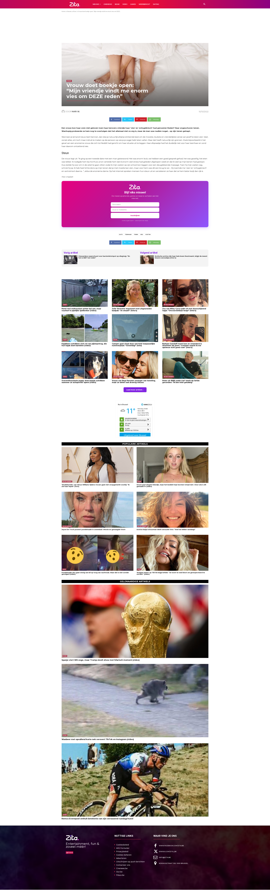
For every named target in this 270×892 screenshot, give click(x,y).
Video (65, 304)
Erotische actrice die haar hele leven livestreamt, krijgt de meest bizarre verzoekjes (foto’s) (181, 257)
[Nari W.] (63, 111)
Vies (141, 234)
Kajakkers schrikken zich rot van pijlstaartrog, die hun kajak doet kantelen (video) (84, 345)
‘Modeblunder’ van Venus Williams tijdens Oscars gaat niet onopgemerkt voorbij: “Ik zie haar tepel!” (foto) (96, 485)
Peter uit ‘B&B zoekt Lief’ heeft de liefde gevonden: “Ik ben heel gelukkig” (181, 382)
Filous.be (120, 875)
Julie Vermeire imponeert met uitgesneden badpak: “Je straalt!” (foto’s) (132, 310)
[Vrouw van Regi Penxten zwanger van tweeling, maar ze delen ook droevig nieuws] (135, 365)
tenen (136, 234)
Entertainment (118, 304)
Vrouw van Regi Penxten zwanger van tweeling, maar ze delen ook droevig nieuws (134, 382)
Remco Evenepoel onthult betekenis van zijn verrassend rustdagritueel (97, 819)
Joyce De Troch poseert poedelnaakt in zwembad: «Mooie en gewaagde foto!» (94, 529)
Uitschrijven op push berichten (130, 861)
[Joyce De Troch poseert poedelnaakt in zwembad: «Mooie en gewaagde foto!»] (97, 510)
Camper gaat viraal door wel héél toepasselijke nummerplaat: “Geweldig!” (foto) (133, 345)
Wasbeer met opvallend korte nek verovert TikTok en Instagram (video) (98, 739)
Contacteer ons (123, 865)
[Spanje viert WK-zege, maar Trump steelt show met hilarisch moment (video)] (135, 621)
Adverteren (121, 858)
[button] (204, 4)
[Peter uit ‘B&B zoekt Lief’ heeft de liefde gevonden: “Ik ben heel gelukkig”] (185, 365)
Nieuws (69, 11)
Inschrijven (135, 215)
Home (63, 11)
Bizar (74, 11)
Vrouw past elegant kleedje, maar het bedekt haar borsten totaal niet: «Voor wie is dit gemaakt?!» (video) (171, 485)
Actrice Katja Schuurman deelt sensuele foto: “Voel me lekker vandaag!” (166, 529)
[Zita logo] (75, 4)
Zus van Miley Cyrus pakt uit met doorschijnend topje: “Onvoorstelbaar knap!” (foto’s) (184, 310)
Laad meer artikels (134, 390)
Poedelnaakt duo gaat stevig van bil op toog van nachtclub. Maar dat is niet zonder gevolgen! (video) (95, 573)
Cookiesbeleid (122, 844)
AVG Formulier (122, 848)
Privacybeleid (122, 851)
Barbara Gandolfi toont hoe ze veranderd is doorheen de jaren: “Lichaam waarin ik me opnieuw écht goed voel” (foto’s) (182, 345)
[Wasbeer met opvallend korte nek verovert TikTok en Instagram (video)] (135, 700)
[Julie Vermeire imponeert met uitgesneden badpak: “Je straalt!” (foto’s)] (135, 293)
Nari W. (76, 111)
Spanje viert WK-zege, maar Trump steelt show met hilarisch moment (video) (101, 660)
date (121, 234)
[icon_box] (168, 845)
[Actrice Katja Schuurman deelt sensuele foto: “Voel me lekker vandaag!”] (172, 510)
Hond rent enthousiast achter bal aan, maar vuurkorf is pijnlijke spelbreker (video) (81, 310)
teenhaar (128, 234)
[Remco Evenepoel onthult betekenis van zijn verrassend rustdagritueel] (135, 780)
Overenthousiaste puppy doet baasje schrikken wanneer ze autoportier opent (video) (83, 382)
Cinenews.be (122, 868)
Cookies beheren (123, 855)
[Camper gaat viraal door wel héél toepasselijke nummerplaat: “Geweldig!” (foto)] (135, 328)
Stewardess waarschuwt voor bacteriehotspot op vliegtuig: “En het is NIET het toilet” (104, 257)
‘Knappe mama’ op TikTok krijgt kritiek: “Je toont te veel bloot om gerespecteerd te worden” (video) (171, 573)
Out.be (119, 871)
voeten (148, 234)
